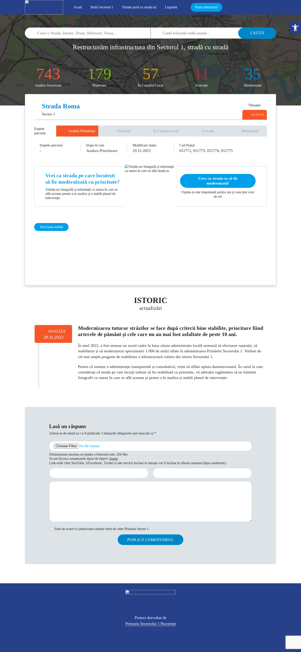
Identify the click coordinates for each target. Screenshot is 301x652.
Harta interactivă (206, 7)
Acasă (77, 7)
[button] (295, 27)
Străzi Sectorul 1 (101, 7)
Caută (257, 33)
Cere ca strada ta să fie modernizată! (218, 180)
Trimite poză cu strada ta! (139, 7)
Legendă (171, 7)
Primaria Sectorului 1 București (150, 623)
